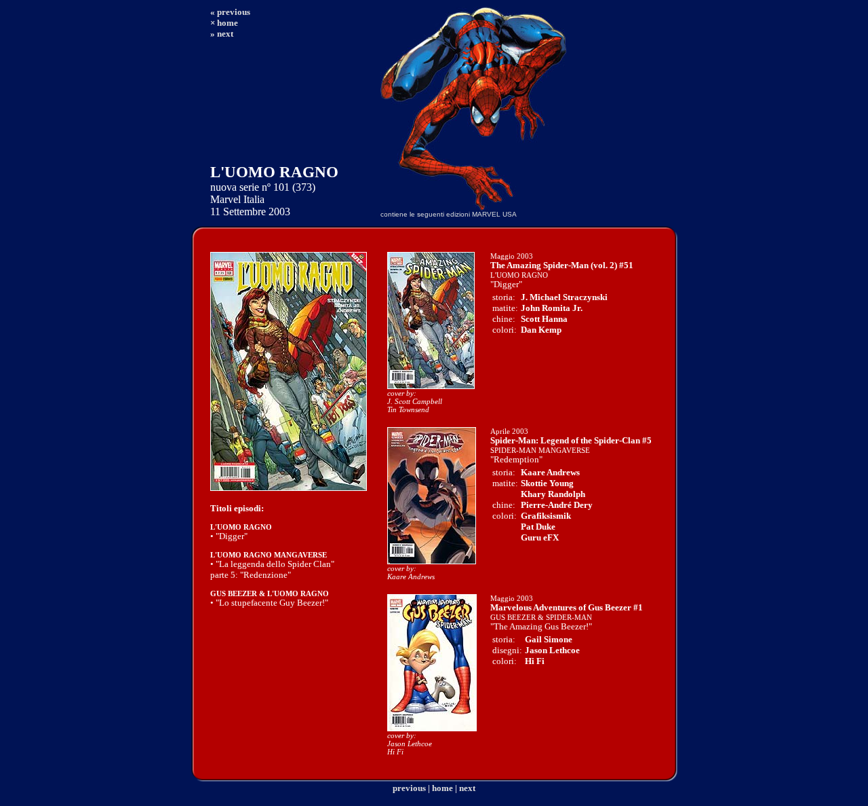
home (442, 788)
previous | (411, 788)
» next (221, 34)
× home (224, 23)
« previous (230, 12)
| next (465, 788)
